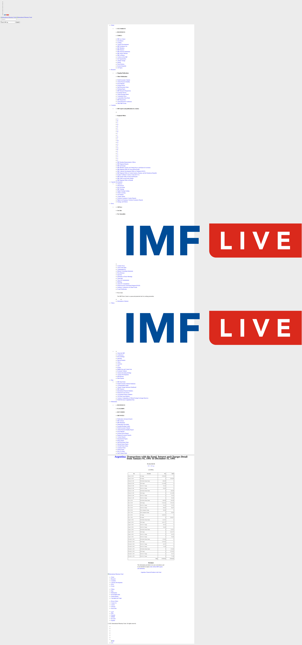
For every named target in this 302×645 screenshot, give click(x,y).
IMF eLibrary (120, 420)
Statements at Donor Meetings (124, 276)
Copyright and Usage (116, 598)
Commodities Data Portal (123, 98)
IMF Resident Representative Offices (126, 162)
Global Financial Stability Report (125, 429)
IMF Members (120, 48)
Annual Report (114, 596)
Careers (113, 604)
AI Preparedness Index (123, 385)
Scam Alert (113, 608)
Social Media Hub (115, 594)
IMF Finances (120, 49)
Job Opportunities (121, 59)
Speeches (119, 274)
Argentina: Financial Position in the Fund (151, 572)
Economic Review (121, 92)
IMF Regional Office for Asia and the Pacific (128, 169)
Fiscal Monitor (120, 83)
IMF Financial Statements (123, 51)
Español (113, 620)
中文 (112, 613)
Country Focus (121, 265)
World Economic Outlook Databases (126, 383)
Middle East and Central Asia (124, 369)
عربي (112, 611)
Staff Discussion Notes (123, 87)
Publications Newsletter (123, 424)
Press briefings (120, 356)
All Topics (119, 67)
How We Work (121, 187)
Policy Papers (120, 440)
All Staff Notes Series (122, 446)
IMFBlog (119, 282)
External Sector (121, 85)
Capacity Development (123, 44)
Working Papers (121, 89)
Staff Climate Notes (122, 453)
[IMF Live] (6, 14)
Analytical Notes (121, 447)
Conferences (120, 355)
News (112, 203)
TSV (149, 466)
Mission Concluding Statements (125, 271)
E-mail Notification (122, 289)
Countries (113, 105)
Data (112, 380)
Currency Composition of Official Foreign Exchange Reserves (132, 398)
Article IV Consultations (123, 283)
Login (118, 299)
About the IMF (121, 353)
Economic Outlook (122, 371)
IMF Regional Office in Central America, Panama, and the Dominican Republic (137, 173)
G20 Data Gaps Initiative (123, 396)
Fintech (119, 62)
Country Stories (121, 196)
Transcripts (120, 278)
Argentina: (120, 456)
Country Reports (121, 437)
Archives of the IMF (122, 57)
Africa (118, 362)
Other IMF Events (121, 103)
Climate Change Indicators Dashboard (126, 387)
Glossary (113, 606)
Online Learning (121, 192)
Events (112, 586)
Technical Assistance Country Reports (126, 198)
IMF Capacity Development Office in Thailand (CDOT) (131, 171)
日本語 (113, 616)
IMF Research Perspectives (124, 90)
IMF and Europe (121, 165)
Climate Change (121, 60)
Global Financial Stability (123, 81)
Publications (114, 401)
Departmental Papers (122, 438)
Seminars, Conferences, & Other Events (127, 287)
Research (113, 69)
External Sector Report (123, 433)
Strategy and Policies (122, 201)
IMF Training (120, 189)
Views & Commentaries (123, 280)
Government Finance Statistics (124, 394)
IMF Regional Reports (122, 164)
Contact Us (114, 603)
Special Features (121, 360)
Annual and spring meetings (124, 373)
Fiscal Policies (120, 64)
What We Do (120, 185)
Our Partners (120, 194)
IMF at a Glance (121, 39)
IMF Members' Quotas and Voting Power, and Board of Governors (133, 167)
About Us (119, 183)
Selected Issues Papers (122, 444)
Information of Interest (122, 301)
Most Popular (120, 378)
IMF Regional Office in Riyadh (125, 180)
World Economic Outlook (123, 80)
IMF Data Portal (121, 382)
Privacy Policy (114, 601)
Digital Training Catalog (123, 191)
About (112, 25)
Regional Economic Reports (124, 435)
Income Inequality (121, 66)
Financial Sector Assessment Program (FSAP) (128, 285)
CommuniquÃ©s (121, 269)
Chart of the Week (121, 267)
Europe (119, 367)
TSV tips (152, 466)
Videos (112, 303)
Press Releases (120, 273)
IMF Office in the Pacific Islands (125, 178)
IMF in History (121, 55)
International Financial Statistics (125, 391)
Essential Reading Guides (123, 426)
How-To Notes (121, 451)
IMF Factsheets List (122, 46)
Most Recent (120, 376)
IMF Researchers (121, 99)
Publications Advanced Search (124, 419)
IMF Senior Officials (122, 53)
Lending (119, 42)
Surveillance (120, 41)
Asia (118, 365)
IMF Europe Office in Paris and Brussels (127, 176)
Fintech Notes (120, 449)
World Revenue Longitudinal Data (125, 399)
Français (113, 615)
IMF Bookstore (121, 422)
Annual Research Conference (124, 101)
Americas (119, 364)
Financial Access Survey (123, 392)
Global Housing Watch (123, 94)
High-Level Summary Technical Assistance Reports (130, 200)
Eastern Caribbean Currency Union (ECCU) (128, 174)
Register (124, 299)
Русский (113, 618)
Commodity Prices (121, 96)
